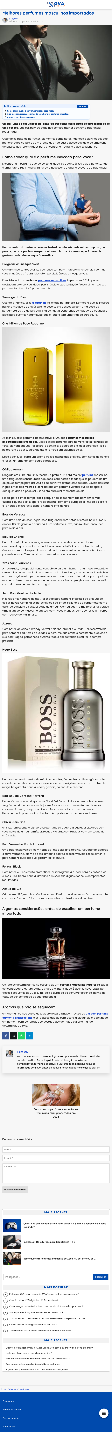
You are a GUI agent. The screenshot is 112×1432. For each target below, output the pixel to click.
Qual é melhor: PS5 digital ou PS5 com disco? (33, 1300)
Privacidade (8, 1401)
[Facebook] (5, 1035)
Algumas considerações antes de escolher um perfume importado (37, 114)
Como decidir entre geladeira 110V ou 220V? (33, 1324)
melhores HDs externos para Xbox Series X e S (29, 1353)
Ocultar (82, 106)
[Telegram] (29, 1035)
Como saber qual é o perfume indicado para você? (29, 111)
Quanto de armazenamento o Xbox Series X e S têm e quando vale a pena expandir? (49, 1347)
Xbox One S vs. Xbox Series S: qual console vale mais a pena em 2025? (47, 1318)
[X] (13, 1035)
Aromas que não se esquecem (20, 117)
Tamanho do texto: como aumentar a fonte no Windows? (40, 1330)
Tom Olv (13, 18)
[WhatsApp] (21, 1035)
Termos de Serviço (12, 1409)
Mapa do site (9, 1426)
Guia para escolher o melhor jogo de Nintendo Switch (33, 1364)
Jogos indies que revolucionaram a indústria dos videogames (37, 1369)
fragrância (39, 303)
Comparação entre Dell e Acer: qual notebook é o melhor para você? (47, 1306)
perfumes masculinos (52, 280)
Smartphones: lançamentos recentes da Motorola (36, 1312)
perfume (87, 475)
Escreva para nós (11, 1418)
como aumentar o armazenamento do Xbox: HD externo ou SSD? (39, 1358)
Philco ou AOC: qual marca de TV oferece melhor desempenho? (44, 1294)
